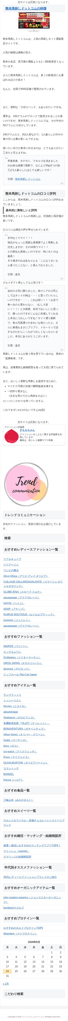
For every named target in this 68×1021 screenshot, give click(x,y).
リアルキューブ (12, 559)
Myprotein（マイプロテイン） (20, 933)
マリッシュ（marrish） (16, 851)
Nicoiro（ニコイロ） (15, 706)
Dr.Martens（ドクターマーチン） (22, 657)
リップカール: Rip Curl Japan (20, 674)
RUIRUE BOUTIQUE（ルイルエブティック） (29, 614)
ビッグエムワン (12, 652)
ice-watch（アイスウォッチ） (20, 751)
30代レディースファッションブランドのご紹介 (30, 877)
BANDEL (8, 774)
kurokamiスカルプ (13, 907)
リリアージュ (11, 564)
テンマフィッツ (12, 695)
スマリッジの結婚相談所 (17, 856)
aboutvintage (10, 711)
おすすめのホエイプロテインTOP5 (23, 928)
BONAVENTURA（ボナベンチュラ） (24, 728)
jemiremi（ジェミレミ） (17, 620)
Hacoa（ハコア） (13, 779)
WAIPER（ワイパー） (16, 646)
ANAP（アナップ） (14, 609)
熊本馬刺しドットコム (27, 179)
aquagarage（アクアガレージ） (21, 597)
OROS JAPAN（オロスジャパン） (23, 663)
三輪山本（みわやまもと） (18, 800)
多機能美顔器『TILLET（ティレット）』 (26, 723)
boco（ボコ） (11, 745)
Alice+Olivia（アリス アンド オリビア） (26, 576)
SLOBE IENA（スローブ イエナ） (22, 591)
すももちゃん (27, 430)
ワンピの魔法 (11, 570)
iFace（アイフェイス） (16, 757)
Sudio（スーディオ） (15, 740)
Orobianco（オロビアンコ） (19, 717)
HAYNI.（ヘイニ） (14, 603)
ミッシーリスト (12, 700)
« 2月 (6, 983)
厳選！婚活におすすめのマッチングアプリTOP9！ (32, 845)
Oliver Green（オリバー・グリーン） (24, 734)
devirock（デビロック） (17, 668)
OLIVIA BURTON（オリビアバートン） (25, 762)
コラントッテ (11, 768)
